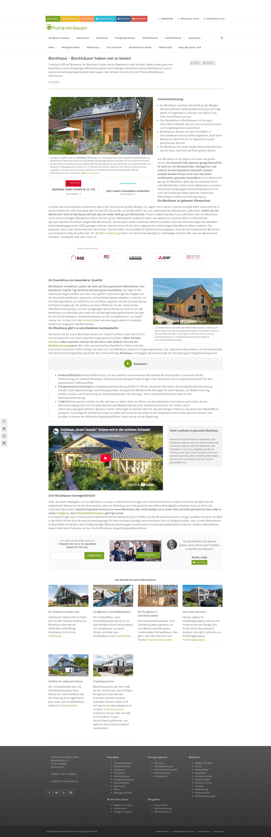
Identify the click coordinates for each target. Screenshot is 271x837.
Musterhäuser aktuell (140, 47)
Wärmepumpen (162, 772)
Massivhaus (83, 37)
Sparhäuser (195, 37)
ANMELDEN (94, 555)
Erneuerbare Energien (166, 769)
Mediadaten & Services (183, 831)
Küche (198, 766)
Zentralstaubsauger (205, 795)
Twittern (210, 63)
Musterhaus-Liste (215, 18)
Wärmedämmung (109, 233)
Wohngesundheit (71, 47)
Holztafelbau (123, 636)
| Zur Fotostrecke (90, 173)
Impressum (218, 831)
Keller (51, 47)
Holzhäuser (102, 37)
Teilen (196, 63)
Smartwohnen (162, 831)
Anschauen (72, 194)
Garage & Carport (123, 811)
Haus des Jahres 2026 (190, 47)
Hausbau (53, 341)
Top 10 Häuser (114, 47)
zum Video (201, 562)
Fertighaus (119, 769)
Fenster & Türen (203, 782)
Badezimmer (201, 769)
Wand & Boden (203, 779)
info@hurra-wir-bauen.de (64, 781)
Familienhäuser (173, 37)
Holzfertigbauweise (194, 639)
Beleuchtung (201, 789)
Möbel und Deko (203, 763)
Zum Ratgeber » (147, 554)
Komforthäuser (150, 37)
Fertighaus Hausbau (59, 37)
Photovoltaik (160, 776)
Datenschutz (204, 831)
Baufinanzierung (58, 345)
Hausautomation (204, 776)
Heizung (86, 320)
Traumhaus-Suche (189, 18)
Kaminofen (201, 772)
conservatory (120, 808)
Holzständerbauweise (160, 639)
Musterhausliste (122, 766)
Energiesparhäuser (125, 37)
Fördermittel (160, 805)
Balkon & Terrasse (123, 805)
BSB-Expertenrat (163, 811)
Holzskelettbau (69, 705)
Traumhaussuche (113, 709)
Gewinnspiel (166, 18)
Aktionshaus (93, 47)
